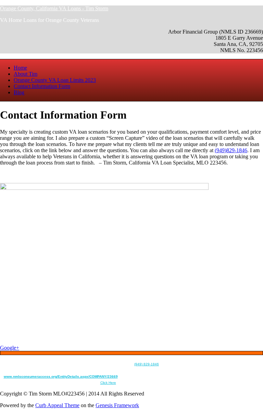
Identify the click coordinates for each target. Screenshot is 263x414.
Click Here (108, 383)
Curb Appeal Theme (57, 405)
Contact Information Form (42, 86)
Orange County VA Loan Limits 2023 (55, 80)
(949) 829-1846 (146, 364)
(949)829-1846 (231, 150)
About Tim (25, 74)
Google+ (9, 348)
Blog (19, 92)
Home (20, 68)
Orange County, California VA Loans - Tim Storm (54, 8)
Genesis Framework (117, 405)
